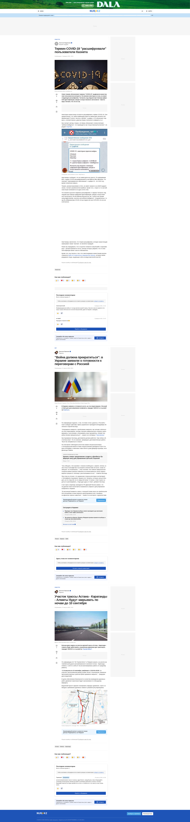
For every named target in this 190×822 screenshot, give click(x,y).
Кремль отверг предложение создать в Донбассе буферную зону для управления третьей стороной (83, 457)
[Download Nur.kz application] (95, 4)
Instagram (101, 338)
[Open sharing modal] (57, 106)
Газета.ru (66, 410)
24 (58, 549)
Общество (57, 39)
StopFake (69, 127)
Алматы (62, 746)
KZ (142, 11)
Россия (57, 538)
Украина (62, 538)
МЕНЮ (41, 11)
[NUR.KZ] (95, 11)
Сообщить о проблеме (134, 813)
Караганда (68, 746)
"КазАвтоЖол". (87, 649)
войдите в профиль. (99, 301)
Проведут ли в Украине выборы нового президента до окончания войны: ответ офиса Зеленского (83, 511)
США (67, 538)
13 (69, 549)
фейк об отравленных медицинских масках (81, 255)
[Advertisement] (95, 26)
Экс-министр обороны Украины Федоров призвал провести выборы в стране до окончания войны (85, 518)
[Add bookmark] (56, 111)
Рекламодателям (147, 813)
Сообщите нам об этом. (84, 262)
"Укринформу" (100, 435)
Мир (56, 348)
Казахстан (57, 269)
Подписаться (101, 500)
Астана (57, 746)
